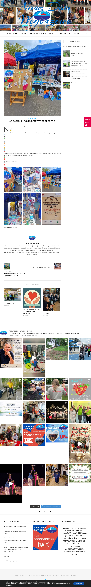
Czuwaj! (46, 313)
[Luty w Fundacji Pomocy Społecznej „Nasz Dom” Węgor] (11, 435)
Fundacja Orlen (47, 33)
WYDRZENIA (34, 33)
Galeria (24, 33)
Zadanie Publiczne (64, 33)
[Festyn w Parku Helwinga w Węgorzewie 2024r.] (7, 266)
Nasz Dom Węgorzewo (45, 13)
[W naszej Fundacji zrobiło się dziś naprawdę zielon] (34, 389)
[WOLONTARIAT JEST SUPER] (57, 266)
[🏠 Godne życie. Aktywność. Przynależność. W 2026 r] (11, 389)
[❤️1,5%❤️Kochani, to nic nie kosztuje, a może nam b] (34, 435)
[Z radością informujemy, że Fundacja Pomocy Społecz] (11, 408)
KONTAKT (77, 33)
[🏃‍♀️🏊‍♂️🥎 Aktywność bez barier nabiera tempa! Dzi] (34, 357)
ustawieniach (10, 585)
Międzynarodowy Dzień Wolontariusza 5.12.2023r (32, 311)
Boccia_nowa (9, 303)
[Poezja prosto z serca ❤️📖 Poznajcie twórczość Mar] (11, 353)
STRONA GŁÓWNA (12, 33)
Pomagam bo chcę (12, 227)
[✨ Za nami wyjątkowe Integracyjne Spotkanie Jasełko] (11, 483)
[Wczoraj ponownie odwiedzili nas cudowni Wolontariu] (57, 389)
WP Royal (73, 575)
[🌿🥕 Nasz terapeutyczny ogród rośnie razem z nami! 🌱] (57, 349)
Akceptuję (79, 584)
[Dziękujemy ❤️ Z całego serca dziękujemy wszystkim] (34, 412)
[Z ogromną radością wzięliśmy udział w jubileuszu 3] (57, 412)
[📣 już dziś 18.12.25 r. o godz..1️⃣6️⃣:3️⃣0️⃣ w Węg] (57, 475)
